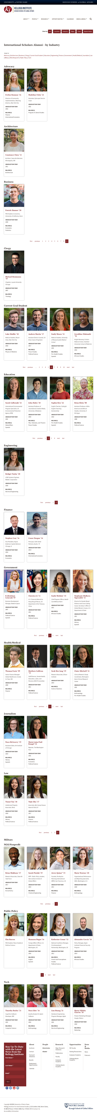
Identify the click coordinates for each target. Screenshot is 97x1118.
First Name (9, 1058)
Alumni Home (88, 31)
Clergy (27, 55)
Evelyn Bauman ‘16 (13, 95)
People (34, 19)
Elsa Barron (10, 939)
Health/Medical (77, 55)
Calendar (70, 19)
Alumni (45, 1051)
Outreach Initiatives (32, 1055)
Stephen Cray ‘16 (12, 538)
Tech (29, 58)
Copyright (7, 1104)
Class (79, 31)
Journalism (86, 55)
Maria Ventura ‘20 (81, 873)
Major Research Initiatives (60, 1049)
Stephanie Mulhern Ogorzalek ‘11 (82, 597)
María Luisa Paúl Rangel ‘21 (35, 743)
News (86, 1052)
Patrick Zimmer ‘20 (13, 210)
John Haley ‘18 (34, 403)
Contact (31, 1051)
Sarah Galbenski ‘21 (13, 403)
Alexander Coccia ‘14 (83, 939)
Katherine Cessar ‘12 (59, 939)
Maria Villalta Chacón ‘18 (80, 1011)
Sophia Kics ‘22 (57, 403)
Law (91, 55)
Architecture (14, 55)
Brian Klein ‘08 (80, 403)
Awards (31, 1060)
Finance (61, 55)
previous (37, 241)
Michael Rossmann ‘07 (13, 278)
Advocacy (7, 55)
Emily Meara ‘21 (58, 334)
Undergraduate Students (60, 1066)
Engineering (54, 55)
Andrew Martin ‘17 (36, 334)
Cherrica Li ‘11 (34, 596)
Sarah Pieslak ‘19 (35, 873)
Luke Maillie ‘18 (12, 334)
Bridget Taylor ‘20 (12, 474)
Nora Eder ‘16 (34, 1010)
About (25, 19)
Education (47, 55)
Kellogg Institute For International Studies (16, 1106)
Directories (46, 1048)
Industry (65, 31)
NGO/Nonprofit (14, 58)
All (50, 31)
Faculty (58, 1056)
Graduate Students (58, 1061)
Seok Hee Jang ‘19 (58, 671)
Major (72, 31)
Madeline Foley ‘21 (36, 95)
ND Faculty (72, 1048)
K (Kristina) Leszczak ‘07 (10, 597)
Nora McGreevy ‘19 (13, 742)
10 (64, 367)
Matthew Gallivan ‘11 (35, 672)
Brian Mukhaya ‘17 (13, 873)
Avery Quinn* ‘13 (58, 873)
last (73, 367)
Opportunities (57, 19)
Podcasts (87, 1055)
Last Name (9, 1065)
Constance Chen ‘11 (13, 155)
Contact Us (36, 1109)
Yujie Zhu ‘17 (33, 802)
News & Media (81, 19)
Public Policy (23, 58)
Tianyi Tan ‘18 (11, 802)
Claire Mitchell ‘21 (82, 671)
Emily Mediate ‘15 (58, 596)
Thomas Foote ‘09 (12, 671)
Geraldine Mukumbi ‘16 (82, 335)
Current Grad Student (36, 55)
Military (7, 58)
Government (68, 55)
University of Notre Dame (21, 1104)
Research (44, 19)
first (31, 241)
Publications (59, 1053)
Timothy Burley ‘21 (13, 1010)
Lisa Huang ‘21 (57, 1010)
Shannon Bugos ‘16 (36, 939)
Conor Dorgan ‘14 (35, 538)
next (68, 367)
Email (7, 1073)
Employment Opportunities (33, 1064)
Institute (31, 1048)
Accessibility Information (11, 1111)
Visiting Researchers (75, 1051)
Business (21, 55)
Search (90, 20)
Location (56, 31)
